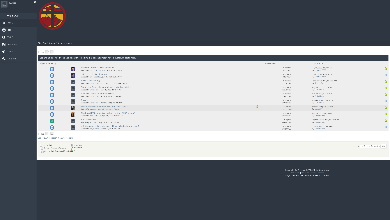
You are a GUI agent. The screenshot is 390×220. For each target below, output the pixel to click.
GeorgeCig (318, 83)
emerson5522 (95, 70)
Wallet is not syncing (90, 80)
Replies (267, 63)
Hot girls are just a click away (94, 74)
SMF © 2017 (305, 173)
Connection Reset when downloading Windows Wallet (106, 87)
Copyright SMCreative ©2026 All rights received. (307, 170)
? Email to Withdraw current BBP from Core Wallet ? (104, 106)
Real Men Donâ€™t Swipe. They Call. (97, 67)
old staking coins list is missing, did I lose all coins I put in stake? (110, 126)
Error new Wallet (88, 119)
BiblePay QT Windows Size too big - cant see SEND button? (108, 113)
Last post (317, 63)
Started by (51, 63)
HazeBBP (92, 109)
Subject (42, 63)
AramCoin (94, 122)
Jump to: (357, 146)
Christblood (94, 83)
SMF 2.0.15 (295, 173)
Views (273, 63)
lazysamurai (94, 129)
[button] (35, 2)
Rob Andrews (95, 116)
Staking (84, 100)
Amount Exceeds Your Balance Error (97, 93)
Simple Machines (317, 173)
